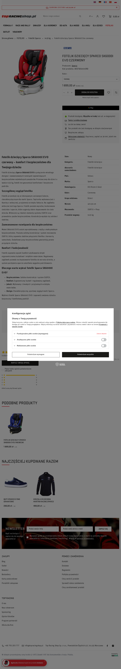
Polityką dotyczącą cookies (65, 322)
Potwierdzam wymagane (35, 354)
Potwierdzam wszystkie (85, 354)
